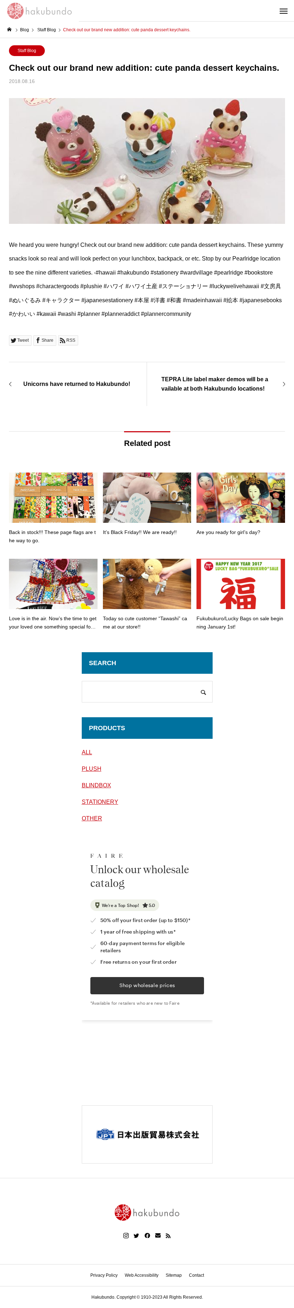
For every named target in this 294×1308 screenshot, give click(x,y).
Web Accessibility (141, 1275)
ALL (87, 752)
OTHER (92, 818)
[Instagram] (126, 1235)
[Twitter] (136, 1235)
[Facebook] (147, 1235)
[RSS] (168, 1235)
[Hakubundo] (39, 11)
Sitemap (174, 1275)
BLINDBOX (96, 785)
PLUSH (91, 769)
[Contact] (158, 1235)
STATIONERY (100, 802)
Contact (196, 1275)
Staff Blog (27, 50)
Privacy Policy (104, 1275)
